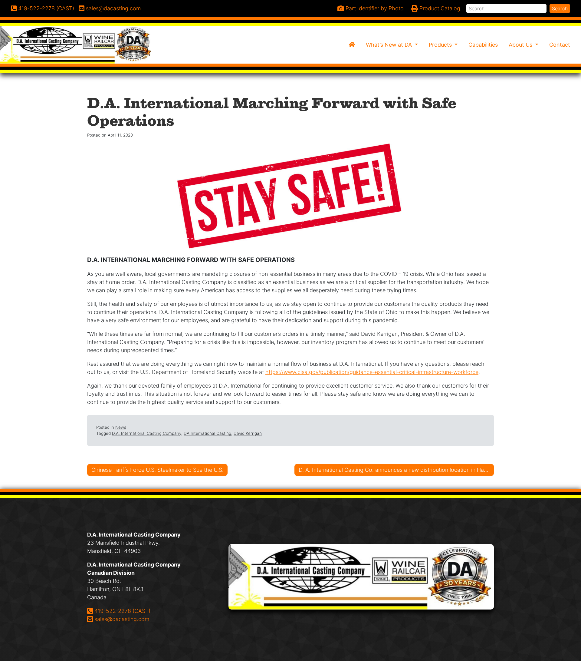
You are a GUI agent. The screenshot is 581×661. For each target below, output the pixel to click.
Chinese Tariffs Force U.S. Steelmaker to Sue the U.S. (157, 470)
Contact (559, 44)
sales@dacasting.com (121, 619)
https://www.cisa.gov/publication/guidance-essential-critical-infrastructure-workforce (371, 372)
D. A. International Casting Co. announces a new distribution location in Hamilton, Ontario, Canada (396, 470)
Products (441, 44)
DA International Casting (207, 433)
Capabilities (483, 44)
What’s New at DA (389, 44)
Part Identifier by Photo (374, 8)
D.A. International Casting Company (146, 433)
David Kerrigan (248, 433)
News (120, 427)
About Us (521, 44)
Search (560, 8)
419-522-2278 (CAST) (122, 610)
